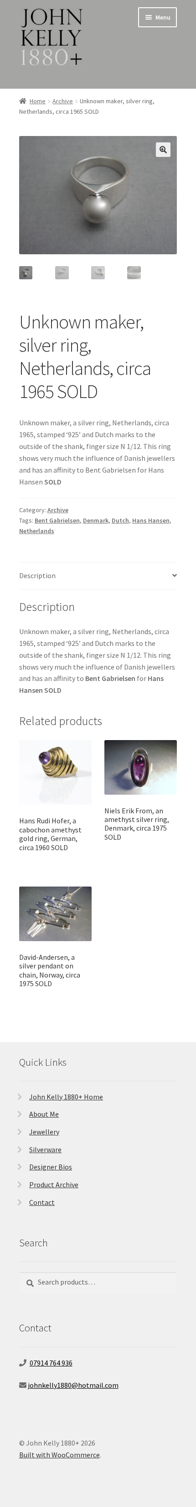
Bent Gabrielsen (57, 520)
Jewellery (44, 1131)
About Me (44, 1114)
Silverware (45, 1149)
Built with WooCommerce (59, 1454)
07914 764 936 (51, 1362)
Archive (62, 101)
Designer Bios (50, 1166)
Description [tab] (37, 575)
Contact (42, 1202)
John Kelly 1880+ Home (66, 1096)
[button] (163, 149)
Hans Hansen (151, 520)
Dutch (120, 520)
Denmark (95, 520)
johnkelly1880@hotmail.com (73, 1385)
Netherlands (36, 531)
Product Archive (53, 1184)
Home (38, 101)
